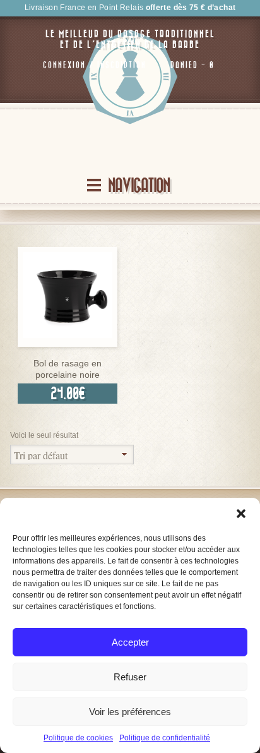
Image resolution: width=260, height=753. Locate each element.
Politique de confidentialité (164, 737)
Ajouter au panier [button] (67, 343)
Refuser (130, 677)
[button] (241, 513)
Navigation (139, 186)
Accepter (130, 642)
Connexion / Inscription (94, 65)
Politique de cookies (78, 737)
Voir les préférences (130, 711)
